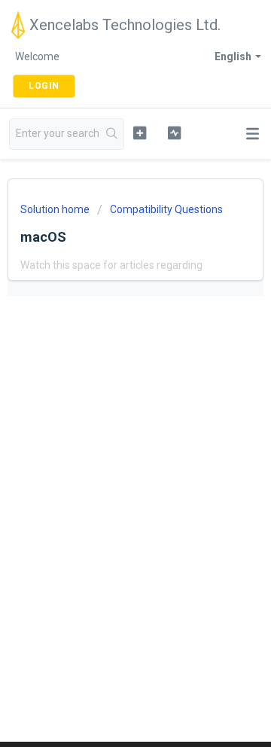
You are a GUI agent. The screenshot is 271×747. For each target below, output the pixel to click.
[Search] (112, 134)
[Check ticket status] (174, 132)
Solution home (56, 209)
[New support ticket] (140, 132)
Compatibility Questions (166, 209)
